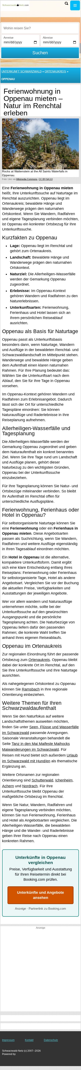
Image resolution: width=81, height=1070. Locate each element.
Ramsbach (31, 689)
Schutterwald (42, 780)
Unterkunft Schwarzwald (21, 71)
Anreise (9, 37)
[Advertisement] (40, 971)
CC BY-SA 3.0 (46, 179)
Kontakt (29, 1040)
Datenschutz (51, 1040)
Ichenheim (63, 780)
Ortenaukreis (55, 71)
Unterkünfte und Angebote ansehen (40, 895)
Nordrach (30, 786)
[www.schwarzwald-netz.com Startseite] (15, 6)
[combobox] (40, 28)
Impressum (8, 1040)
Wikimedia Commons (26, 179)
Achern (8, 786)
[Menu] (75, 5)
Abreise (48, 37)
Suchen (40, 52)
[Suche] (66, 3)
